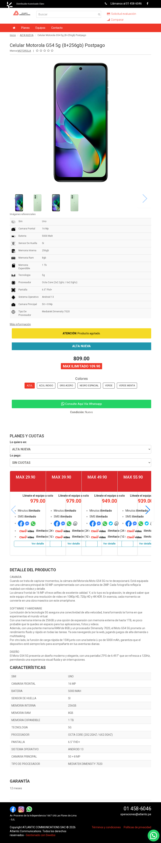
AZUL (30, 385)
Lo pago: (15, 455)
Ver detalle (38, 543)
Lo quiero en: (18, 442)
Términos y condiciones (106, 827)
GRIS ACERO (66, 385)
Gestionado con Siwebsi (40, 835)
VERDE (109, 385)
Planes (25, 27)
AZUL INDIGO (46, 385)
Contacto (57, 27)
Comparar (117, 19)
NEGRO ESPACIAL (89, 385)
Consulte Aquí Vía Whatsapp (83, 404)
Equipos (40, 27)
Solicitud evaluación (123, 13)
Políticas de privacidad (137, 827)
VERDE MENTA (127, 385)
